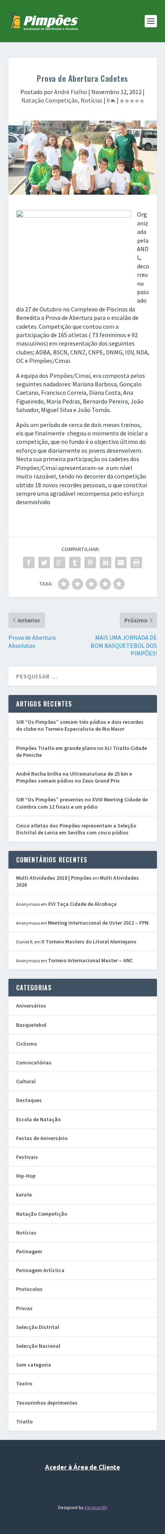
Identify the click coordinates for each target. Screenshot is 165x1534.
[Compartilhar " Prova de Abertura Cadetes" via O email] (121, 562)
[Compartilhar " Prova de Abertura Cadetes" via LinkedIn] (105, 562)
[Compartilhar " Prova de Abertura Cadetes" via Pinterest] (90, 562)
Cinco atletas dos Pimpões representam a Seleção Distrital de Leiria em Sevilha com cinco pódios (76, 829)
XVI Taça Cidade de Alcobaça (82, 903)
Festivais (27, 1156)
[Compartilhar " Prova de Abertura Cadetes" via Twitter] (44, 562)
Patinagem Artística (40, 1270)
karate (24, 1194)
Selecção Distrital (37, 1327)
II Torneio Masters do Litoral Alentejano (88, 941)
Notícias (91, 100)
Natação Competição (49, 100)
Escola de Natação (38, 1119)
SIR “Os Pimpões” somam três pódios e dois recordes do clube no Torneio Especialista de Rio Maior (80, 725)
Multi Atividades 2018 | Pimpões (54, 877)
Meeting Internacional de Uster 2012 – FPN (98, 922)
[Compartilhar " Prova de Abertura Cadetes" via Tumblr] (74, 562)
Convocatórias (33, 1062)
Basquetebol (31, 1024)
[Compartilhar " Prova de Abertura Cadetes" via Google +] (59, 562)
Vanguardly (95, 1507)
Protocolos (29, 1289)
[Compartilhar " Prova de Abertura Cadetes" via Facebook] (28, 562)
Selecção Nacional (38, 1345)
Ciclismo (26, 1043)
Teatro (24, 1383)
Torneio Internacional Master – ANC (90, 960)
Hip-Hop (26, 1175)
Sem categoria (33, 1364)
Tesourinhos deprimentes (47, 1402)
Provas (24, 1308)
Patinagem (29, 1251)
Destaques (29, 1100)
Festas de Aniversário (42, 1138)
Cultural (26, 1081)
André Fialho (70, 92)
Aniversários (31, 1005)
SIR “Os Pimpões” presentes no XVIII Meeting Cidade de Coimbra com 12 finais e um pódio (82, 803)
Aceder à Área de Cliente (82, 1467)
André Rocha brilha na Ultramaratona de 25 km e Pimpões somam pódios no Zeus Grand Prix (74, 777)
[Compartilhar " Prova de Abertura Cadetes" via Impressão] (136, 562)
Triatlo (24, 1421)
